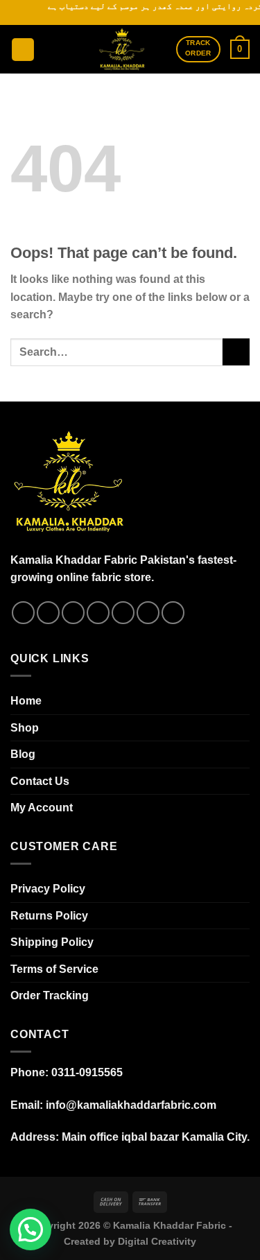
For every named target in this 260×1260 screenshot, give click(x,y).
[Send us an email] (123, 612)
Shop (24, 728)
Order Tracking (49, 995)
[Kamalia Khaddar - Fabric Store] (122, 49)
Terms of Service (54, 969)
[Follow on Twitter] (98, 612)
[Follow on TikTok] (73, 612)
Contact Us (39, 781)
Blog (22, 754)
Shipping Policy (52, 942)
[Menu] (23, 49)
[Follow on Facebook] (23, 612)
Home (26, 701)
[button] (30, 1229)
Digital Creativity (157, 1241)
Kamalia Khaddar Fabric (169, 1225)
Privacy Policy (47, 889)
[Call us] (148, 612)
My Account (41, 807)
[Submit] (236, 351)
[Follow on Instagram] (48, 612)
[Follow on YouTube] (173, 612)
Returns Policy (49, 916)
